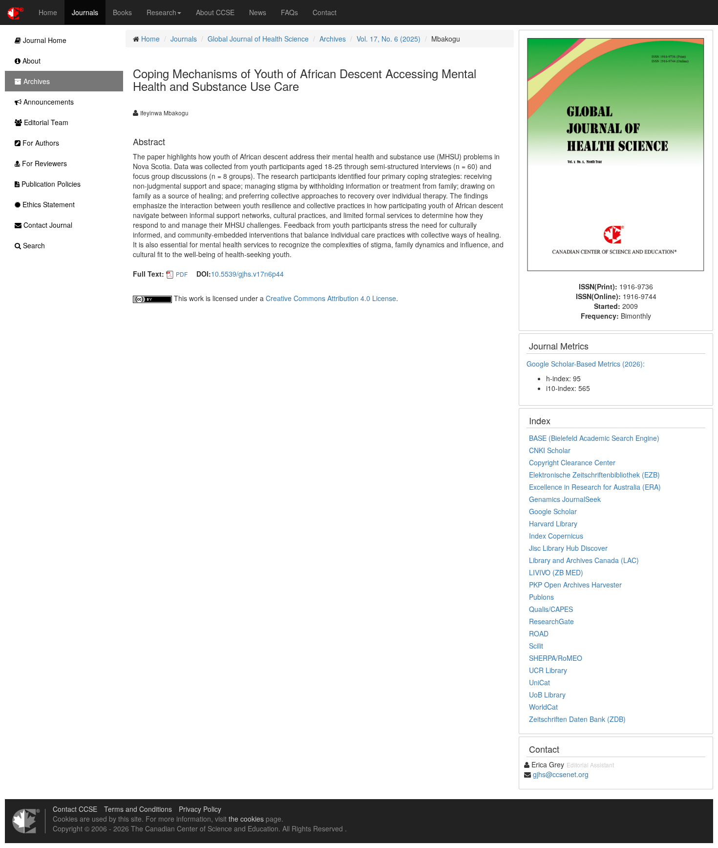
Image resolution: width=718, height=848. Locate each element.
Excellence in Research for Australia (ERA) (595, 487)
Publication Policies (50, 184)
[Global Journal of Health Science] (616, 155)
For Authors (40, 143)
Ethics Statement (48, 204)
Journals (85, 12)
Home (48, 12)
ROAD (539, 633)
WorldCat (543, 707)
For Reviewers (43, 163)
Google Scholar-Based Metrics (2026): (587, 364)
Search (33, 245)
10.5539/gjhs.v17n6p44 (247, 274)
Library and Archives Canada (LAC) (584, 560)
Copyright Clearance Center (572, 462)
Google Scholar (553, 511)
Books (122, 12)
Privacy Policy (200, 809)
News (257, 12)
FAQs (289, 12)
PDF (182, 274)
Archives (332, 38)
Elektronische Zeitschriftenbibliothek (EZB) (594, 474)
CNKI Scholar (549, 450)
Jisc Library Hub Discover (568, 548)
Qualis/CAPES (551, 609)
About (31, 60)
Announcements (47, 102)
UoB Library (547, 694)
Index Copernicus (556, 536)
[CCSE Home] (15, 12)
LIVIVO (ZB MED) (556, 572)
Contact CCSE (75, 809)
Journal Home (43, 40)
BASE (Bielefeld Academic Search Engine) (594, 438)
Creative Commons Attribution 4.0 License (331, 298)
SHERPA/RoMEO (555, 658)
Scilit (536, 646)
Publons (541, 597)
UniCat (539, 682)
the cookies (246, 819)
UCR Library (548, 670)
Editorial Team (45, 122)
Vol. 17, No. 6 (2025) (389, 38)
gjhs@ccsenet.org (561, 774)
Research (161, 12)
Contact (325, 12)
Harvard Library (553, 523)
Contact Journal (46, 225)
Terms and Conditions (138, 809)
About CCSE (215, 12)
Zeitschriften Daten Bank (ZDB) (577, 719)
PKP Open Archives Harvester (575, 584)
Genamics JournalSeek (565, 499)
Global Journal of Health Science (258, 38)
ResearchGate (551, 621)
